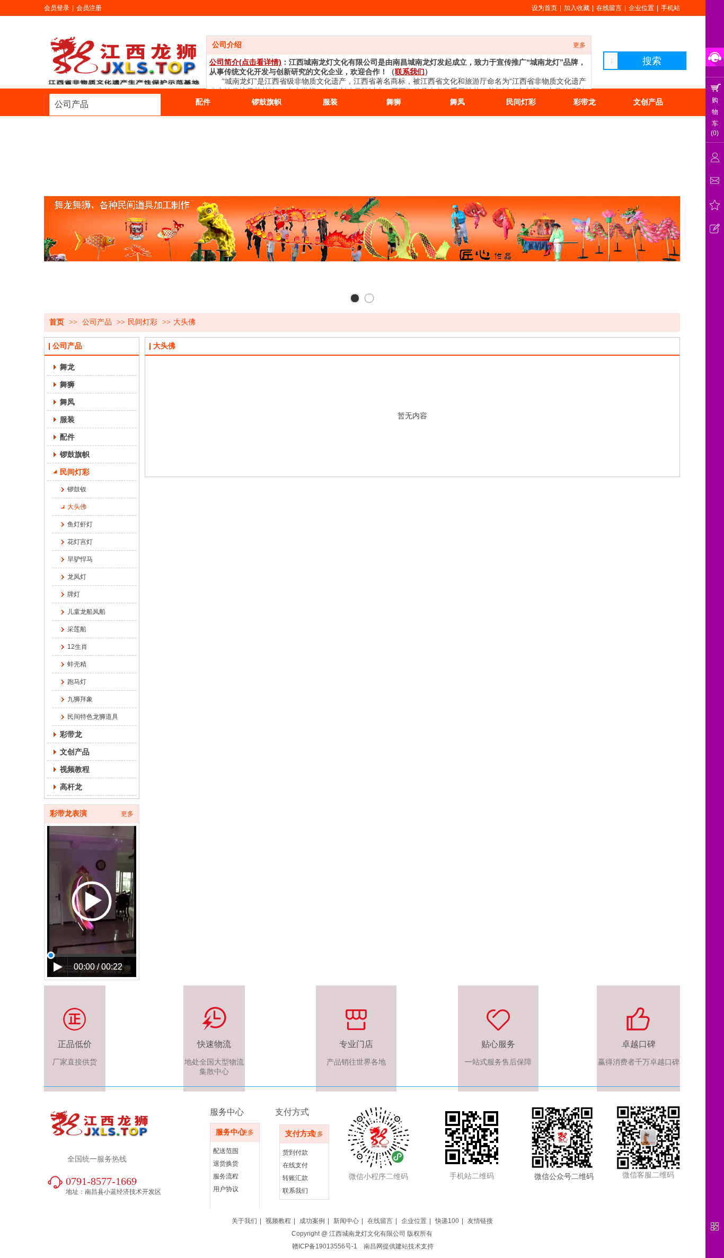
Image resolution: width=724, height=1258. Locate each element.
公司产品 (72, 104)
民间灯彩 (142, 322)
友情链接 (480, 1221)
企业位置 (641, 8)
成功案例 (312, 1221)
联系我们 (295, 1190)
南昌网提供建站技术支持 (399, 1246)
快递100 (447, 1221)
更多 (579, 45)
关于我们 (244, 1221)
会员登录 (56, 8)
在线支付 (295, 1165)
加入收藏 (576, 8)
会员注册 (89, 8)
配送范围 (226, 1151)
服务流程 (226, 1176)
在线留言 (609, 8)
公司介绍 (227, 45)
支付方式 (300, 1134)
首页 (56, 322)
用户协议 (226, 1189)
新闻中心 (346, 1221)
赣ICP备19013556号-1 (324, 1246)
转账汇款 (295, 1178)
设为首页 (544, 8)
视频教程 (278, 1221)
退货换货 (226, 1163)
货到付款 (295, 1152)
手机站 (670, 8)
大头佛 (184, 322)
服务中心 (230, 1132)
